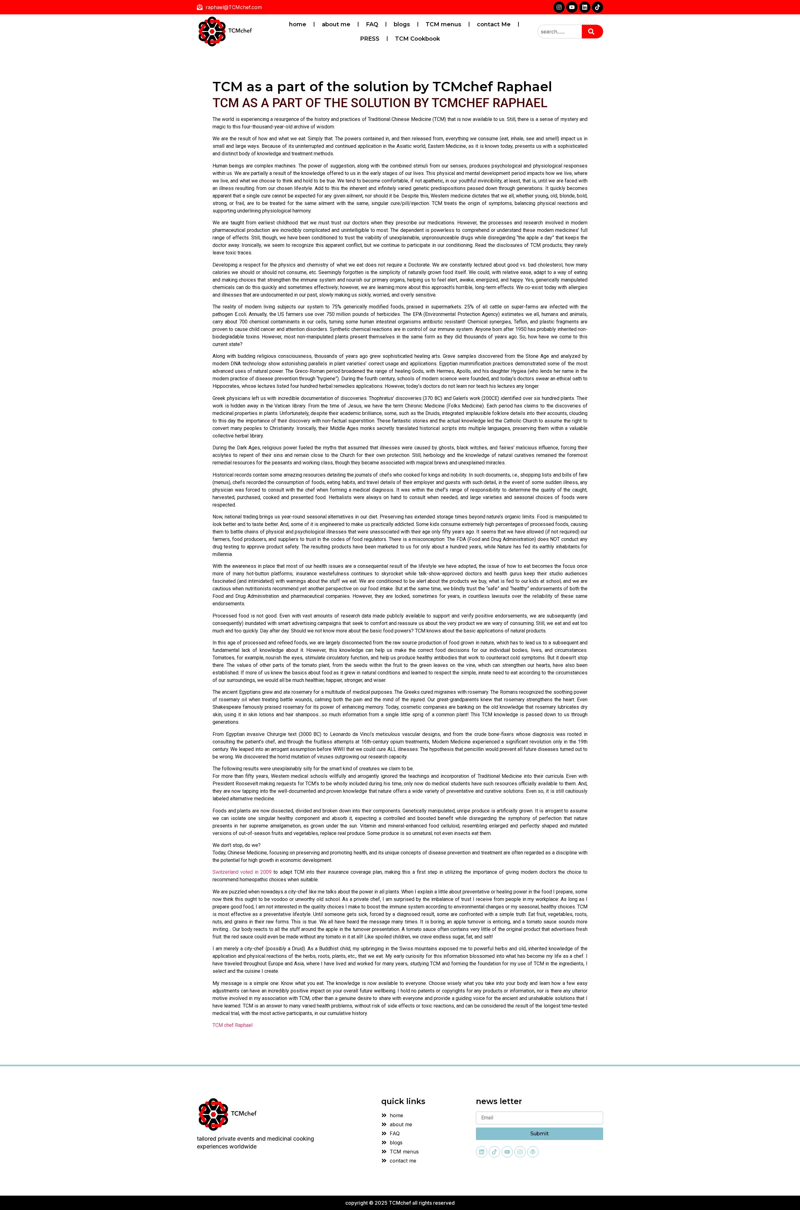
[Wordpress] (532, 1152)
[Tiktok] (597, 7)
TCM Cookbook (417, 38)
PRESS (369, 38)
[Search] (592, 31)
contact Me (494, 24)
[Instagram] (559, 7)
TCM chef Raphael (232, 1025)
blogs (402, 24)
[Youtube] (572, 7)
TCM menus (443, 24)
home (297, 24)
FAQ (372, 24)
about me (336, 24)
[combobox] (560, 31)
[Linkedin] (584, 7)
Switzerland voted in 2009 (242, 872)
